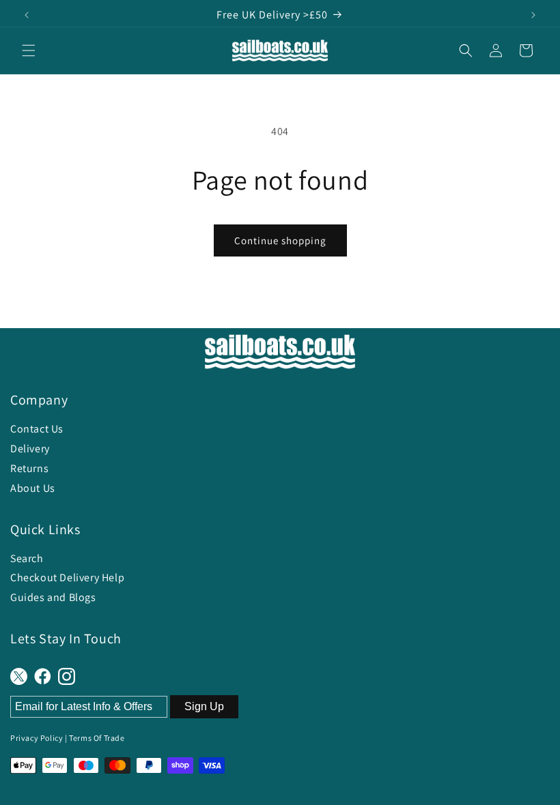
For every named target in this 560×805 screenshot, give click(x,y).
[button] (29, 50)
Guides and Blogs (53, 597)
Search (27, 558)
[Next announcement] (533, 15)
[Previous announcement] (27, 15)
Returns (29, 468)
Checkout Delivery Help (67, 577)
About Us (32, 488)
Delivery (30, 448)
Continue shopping (280, 240)
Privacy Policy (36, 738)
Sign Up (204, 706)
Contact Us (37, 429)
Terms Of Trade (96, 738)
